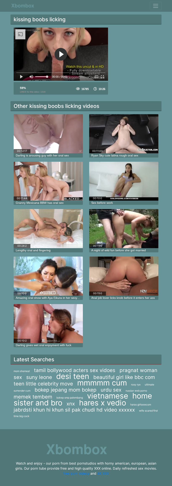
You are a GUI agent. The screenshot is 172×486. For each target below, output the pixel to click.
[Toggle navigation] (156, 6)
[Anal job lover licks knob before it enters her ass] (123, 276)
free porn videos (76, 473)
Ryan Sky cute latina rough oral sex (114, 155)
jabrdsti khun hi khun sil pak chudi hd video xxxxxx (74, 410)
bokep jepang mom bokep (65, 390)
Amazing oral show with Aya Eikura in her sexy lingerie (52, 297)
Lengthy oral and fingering (33, 250)
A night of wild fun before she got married (118, 250)
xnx (70, 404)
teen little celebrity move (43, 384)
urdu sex (111, 390)
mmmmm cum (102, 382)
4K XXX (103, 473)
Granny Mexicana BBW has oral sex (40, 202)
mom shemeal (22, 371)
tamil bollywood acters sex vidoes (74, 370)
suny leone (39, 377)
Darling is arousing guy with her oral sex (42, 155)
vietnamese (107, 395)
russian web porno (136, 390)
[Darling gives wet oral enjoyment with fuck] (48, 323)
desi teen (72, 376)
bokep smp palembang (69, 397)
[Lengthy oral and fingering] (48, 228)
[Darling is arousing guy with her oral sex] (48, 133)
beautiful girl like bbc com (124, 377)
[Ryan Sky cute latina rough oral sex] (123, 133)
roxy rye (136, 384)
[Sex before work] (123, 181)
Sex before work (102, 202)
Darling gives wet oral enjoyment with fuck (43, 345)
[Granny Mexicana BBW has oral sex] (48, 181)
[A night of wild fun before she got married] (123, 228)
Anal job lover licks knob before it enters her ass (123, 297)
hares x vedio (102, 402)
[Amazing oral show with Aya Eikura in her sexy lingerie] (48, 276)
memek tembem (33, 397)
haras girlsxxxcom (140, 404)
